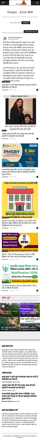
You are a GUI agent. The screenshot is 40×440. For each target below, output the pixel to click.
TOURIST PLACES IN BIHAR (8, 308)
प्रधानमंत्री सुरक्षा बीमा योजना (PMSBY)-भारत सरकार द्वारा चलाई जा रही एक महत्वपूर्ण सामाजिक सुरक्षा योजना (18, 171)
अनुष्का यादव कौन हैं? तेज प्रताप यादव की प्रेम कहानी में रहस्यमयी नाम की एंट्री (18, 135)
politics (4, 130)
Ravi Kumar (5, 259)
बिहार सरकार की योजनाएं (6, 166)
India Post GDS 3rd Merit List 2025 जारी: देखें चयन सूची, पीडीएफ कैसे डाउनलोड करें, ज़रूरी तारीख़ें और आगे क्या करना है (19, 223)
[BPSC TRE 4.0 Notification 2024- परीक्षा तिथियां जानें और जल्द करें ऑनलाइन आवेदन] (20, 242)
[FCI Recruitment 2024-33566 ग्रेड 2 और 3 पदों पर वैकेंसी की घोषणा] (20, 273)
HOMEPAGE (26, 22)
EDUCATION (5, 217)
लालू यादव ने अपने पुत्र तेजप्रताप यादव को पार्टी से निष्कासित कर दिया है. (20, 377)
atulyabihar (5, 89)
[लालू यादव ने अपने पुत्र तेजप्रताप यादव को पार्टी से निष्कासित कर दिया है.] (20, 59)
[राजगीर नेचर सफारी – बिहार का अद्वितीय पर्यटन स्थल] (10, 310)
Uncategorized (5, 81)
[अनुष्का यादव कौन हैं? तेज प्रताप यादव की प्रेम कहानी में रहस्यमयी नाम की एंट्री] (20, 113)
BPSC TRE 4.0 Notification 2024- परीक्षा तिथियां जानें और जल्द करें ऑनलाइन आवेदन (18, 255)
